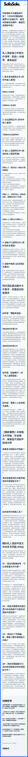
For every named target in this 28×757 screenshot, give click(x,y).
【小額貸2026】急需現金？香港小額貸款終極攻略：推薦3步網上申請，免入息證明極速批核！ (13, 713)
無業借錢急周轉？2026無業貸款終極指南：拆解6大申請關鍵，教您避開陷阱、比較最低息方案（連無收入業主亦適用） (13, 706)
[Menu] (25, 4)
